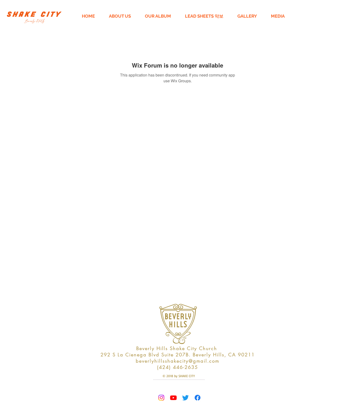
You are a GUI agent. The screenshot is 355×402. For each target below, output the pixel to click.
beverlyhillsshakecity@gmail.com (177, 361)
